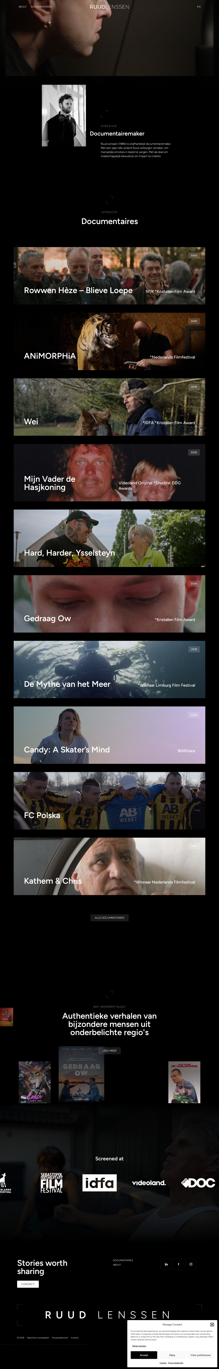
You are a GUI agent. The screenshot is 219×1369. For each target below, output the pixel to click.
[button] (212, 1324)
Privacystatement (175, 1363)
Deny (172, 1355)
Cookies (163, 1363)
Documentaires (41, 6)
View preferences (200, 1355)
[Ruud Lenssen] (109, 6)
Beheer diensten (139, 1346)
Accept (144, 1355)
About (22, 6)
